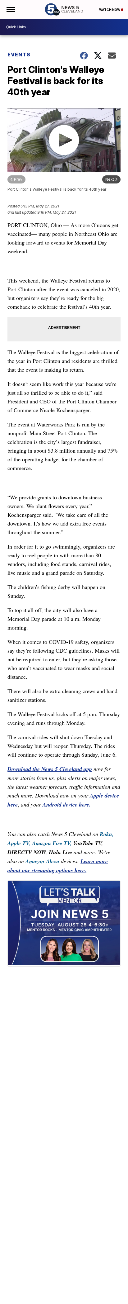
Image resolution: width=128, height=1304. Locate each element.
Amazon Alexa (42, 861)
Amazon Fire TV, (52, 843)
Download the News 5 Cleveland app (49, 769)
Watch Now (110, 10)
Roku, (107, 834)
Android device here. (67, 804)
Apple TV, (18, 843)
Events (18, 54)
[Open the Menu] (10, 9)
